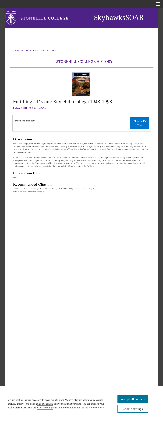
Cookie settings (45, 407)
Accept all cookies (133, 399)
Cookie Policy (96, 407)
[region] (81, 403)
